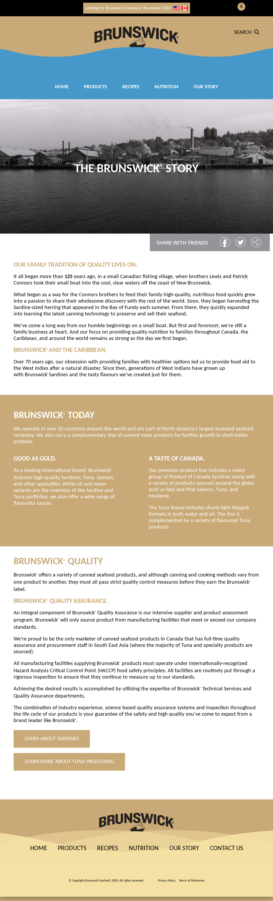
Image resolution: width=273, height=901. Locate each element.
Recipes (107, 848)
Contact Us (226, 848)
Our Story (206, 87)
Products (95, 87)
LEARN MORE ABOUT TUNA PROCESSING (69, 761)
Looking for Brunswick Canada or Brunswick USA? (128, 8)
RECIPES (130, 87)
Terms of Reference (191, 880)
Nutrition (166, 87)
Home (62, 87)
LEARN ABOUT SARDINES (52, 739)
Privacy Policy (166, 880)
